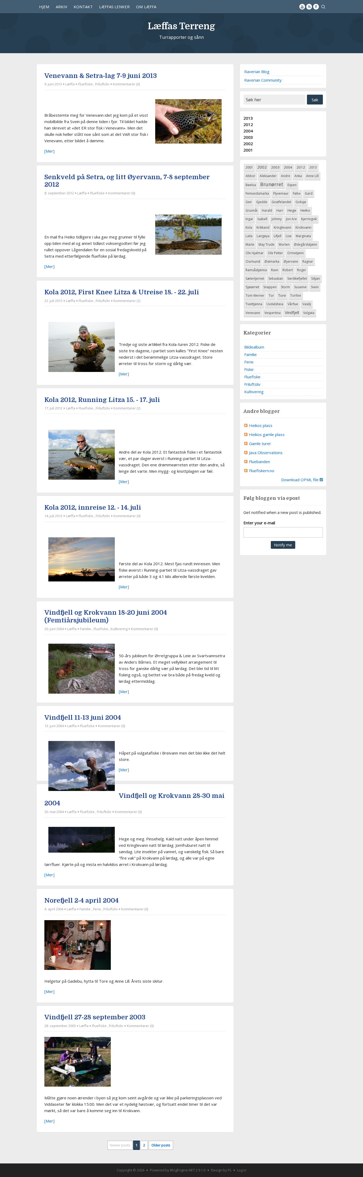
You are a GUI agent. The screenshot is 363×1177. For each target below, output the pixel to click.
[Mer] (49, 151)
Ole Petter (275, 253)
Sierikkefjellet (297, 278)
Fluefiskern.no (261, 470)
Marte (250, 244)
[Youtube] (302, 7)
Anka (298, 176)
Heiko (305, 210)
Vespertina (272, 313)
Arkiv (61, 6)
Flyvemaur (281, 193)
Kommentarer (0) (126, 84)
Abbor (250, 176)
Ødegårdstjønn (305, 244)
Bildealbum (254, 347)
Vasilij (306, 304)
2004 (248, 130)
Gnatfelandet (281, 202)
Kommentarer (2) (126, 300)
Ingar (249, 219)
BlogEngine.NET (182, 1170)
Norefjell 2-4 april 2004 (81, 900)
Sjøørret (252, 286)
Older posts (160, 1145)
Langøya (263, 236)
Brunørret (271, 184)
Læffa (70, 84)
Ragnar (307, 261)
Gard (309, 193)
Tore (282, 295)
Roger (301, 270)
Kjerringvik (309, 219)
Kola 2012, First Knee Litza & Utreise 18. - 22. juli (121, 292)
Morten (284, 244)
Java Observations (265, 452)
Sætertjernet (255, 278)
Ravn (274, 270)
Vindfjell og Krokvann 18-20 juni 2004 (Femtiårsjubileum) (105, 616)
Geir (249, 202)
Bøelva (251, 185)
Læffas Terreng (181, 26)
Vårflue (293, 304)
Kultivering (119, 628)
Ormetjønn (295, 253)
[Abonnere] (309, 7)
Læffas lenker (114, 6)
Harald (267, 210)
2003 (248, 137)
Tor (271, 295)
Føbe (297, 193)
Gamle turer (260, 443)
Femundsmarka (257, 193)
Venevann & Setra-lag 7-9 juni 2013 (100, 75)
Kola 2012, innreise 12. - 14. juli (92, 507)
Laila (249, 236)
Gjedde (261, 202)
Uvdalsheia (275, 304)
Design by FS (221, 1170)
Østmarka (271, 261)
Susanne (300, 287)
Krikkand (262, 227)
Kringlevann (282, 227)
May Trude (267, 244)
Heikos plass (260, 425)
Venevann (253, 313)
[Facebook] (316, 7)
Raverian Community (263, 80)
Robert (287, 270)
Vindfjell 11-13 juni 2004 (82, 717)
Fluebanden (259, 461)
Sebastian (275, 278)
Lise (289, 236)
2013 (248, 118)
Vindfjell (292, 312)
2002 (248, 143)
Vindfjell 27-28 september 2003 (94, 1017)
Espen (292, 185)
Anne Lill (312, 176)
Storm (285, 287)
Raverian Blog (256, 71)
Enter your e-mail (259, 522)
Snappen (270, 287)
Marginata (303, 236)
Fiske (249, 369)
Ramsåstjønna (256, 270)
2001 (248, 150)
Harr (279, 210)
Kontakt (83, 6)
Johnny (277, 219)
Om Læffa (146, 6)
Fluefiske (85, 84)
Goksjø (301, 202)
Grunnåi (252, 210)
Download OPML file (300, 479)
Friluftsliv (102, 84)
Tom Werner (255, 295)
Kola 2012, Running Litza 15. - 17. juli (102, 400)
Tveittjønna (254, 304)
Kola (249, 227)
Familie (85, 628)
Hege (292, 210)
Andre (285, 176)
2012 (248, 124)
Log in (241, 1170)
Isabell (262, 219)
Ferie (97, 909)
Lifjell (277, 236)
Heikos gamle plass (267, 434)
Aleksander (268, 176)
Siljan (315, 278)
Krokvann (303, 227)
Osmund (253, 261)
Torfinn (295, 295)
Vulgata (308, 313)
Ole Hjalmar (255, 253)
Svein (315, 287)
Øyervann (291, 261)
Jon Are (291, 219)
